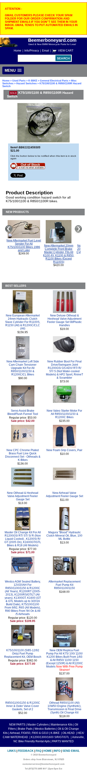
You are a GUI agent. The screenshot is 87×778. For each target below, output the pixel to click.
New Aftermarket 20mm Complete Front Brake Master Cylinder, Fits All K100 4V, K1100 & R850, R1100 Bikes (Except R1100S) (58, 254)
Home (17, 50)
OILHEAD (68, 733)
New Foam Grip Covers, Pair (64, 450)
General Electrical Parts (54, 80)
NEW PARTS (17, 724)
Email (45, 50)
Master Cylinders (38, 724)
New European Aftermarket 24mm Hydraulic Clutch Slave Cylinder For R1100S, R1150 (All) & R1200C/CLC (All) (22, 322)
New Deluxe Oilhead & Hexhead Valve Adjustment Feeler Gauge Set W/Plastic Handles (64, 320)
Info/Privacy (31, 50)
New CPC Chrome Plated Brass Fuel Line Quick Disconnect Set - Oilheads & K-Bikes (22, 455)
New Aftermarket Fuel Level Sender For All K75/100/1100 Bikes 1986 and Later (23, 245)
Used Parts (19, 80)
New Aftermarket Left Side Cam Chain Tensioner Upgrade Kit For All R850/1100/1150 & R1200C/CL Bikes (22, 368)
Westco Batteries (45, 728)
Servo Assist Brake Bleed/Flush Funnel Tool (22, 412)
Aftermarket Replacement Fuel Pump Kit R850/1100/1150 (64, 585)
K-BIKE (33, 80)
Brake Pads (25, 728)
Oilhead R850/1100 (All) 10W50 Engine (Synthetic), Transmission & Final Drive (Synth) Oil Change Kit (64, 707)
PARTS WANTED (63, 741)
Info (57, 750)
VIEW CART (65, 50)
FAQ (38, 750)
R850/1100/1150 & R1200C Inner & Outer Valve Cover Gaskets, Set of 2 (22, 706)
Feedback (26, 750)
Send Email (71, 750)
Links (11, 750)
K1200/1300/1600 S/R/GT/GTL (50, 737)
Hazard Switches (26, 83)
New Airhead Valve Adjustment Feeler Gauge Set (64, 494)
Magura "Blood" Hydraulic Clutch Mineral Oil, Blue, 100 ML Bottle (64, 535)
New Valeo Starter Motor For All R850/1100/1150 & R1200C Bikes (64, 414)
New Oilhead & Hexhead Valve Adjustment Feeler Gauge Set (22, 496)
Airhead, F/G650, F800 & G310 (29, 733)
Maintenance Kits (62, 724)
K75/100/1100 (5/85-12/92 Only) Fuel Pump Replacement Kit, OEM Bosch (22, 653)
